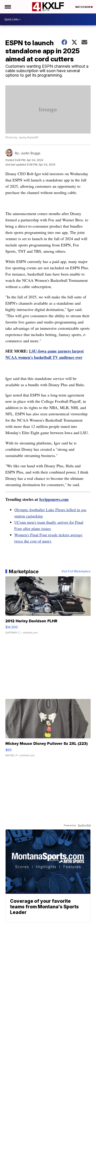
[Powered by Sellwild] (84, 825)
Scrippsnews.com (54, 499)
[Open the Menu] (7, 6)
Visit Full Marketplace (76, 571)
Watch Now (83, 7)
